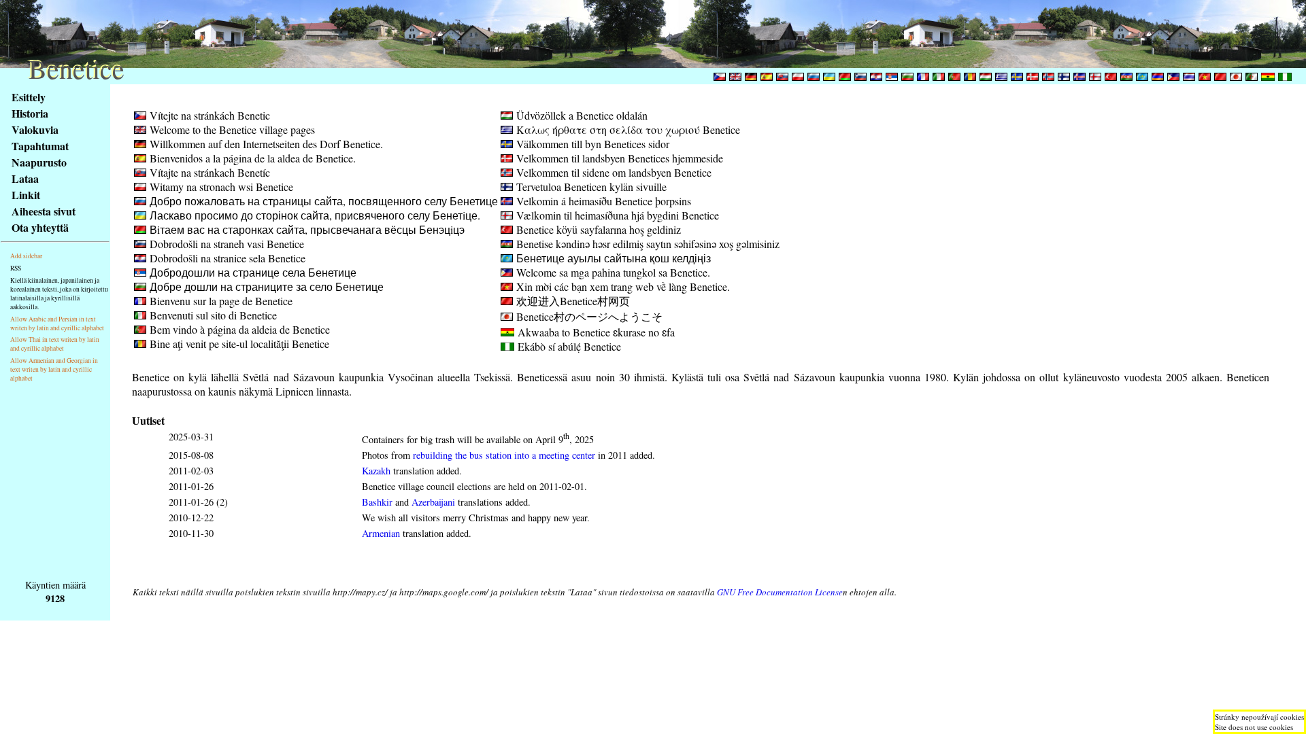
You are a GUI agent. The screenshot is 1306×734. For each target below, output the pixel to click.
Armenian (381, 533)
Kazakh (376, 470)
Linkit (26, 195)
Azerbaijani (433, 501)
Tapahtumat (40, 146)
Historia (30, 113)
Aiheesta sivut (44, 211)
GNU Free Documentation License (780, 592)
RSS (15, 268)
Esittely (29, 97)
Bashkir (377, 501)
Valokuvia (35, 129)
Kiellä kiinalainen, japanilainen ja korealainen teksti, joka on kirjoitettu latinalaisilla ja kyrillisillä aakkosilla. (59, 293)
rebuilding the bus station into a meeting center (504, 455)
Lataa (25, 178)
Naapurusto (39, 162)
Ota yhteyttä (40, 227)
